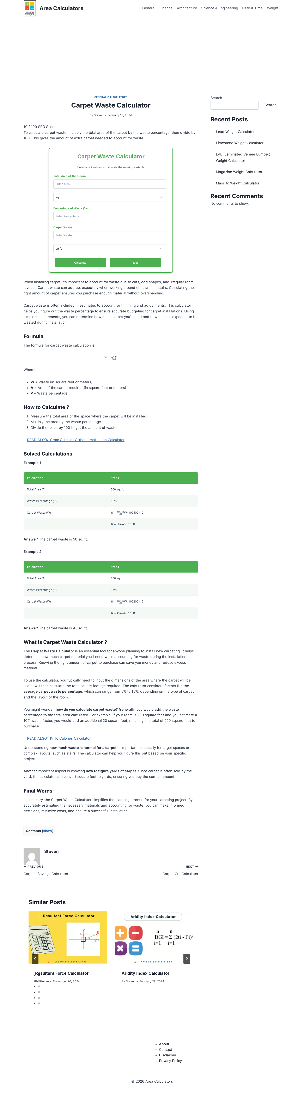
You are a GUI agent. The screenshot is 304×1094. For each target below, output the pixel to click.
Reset (135, 262)
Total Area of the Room (69, 176)
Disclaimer (167, 1055)
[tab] (39, 975)
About (164, 1044)
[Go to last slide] (35, 959)
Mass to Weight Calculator (237, 183)
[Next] (186, 959)
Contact (165, 1049)
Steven (98, 115)
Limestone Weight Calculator (239, 143)
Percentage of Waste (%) (70, 208)
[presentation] (68, 937)
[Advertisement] (152, 48)
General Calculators (111, 97)
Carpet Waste (62, 227)
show (47, 831)
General (148, 8)
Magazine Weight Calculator (239, 172)
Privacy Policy (170, 1061)
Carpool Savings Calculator (46, 870)
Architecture (187, 8)
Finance (165, 8)
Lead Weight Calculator (235, 132)
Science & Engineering (219, 8)
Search (216, 98)
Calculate (80, 262)
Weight (272, 8)
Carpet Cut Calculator (180, 870)
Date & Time (252, 8)
